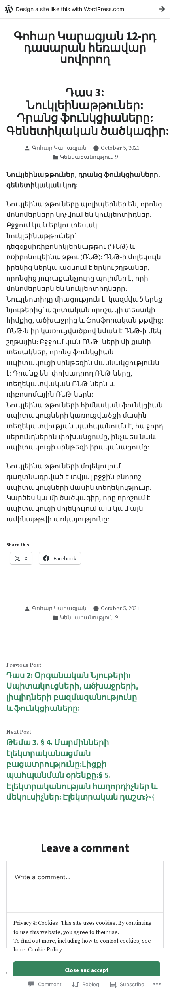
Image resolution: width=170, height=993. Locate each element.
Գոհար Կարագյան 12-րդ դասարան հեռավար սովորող (85, 47)
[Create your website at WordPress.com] (85, 9)
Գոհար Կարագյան (59, 148)
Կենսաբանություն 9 (89, 157)
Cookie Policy (45, 949)
